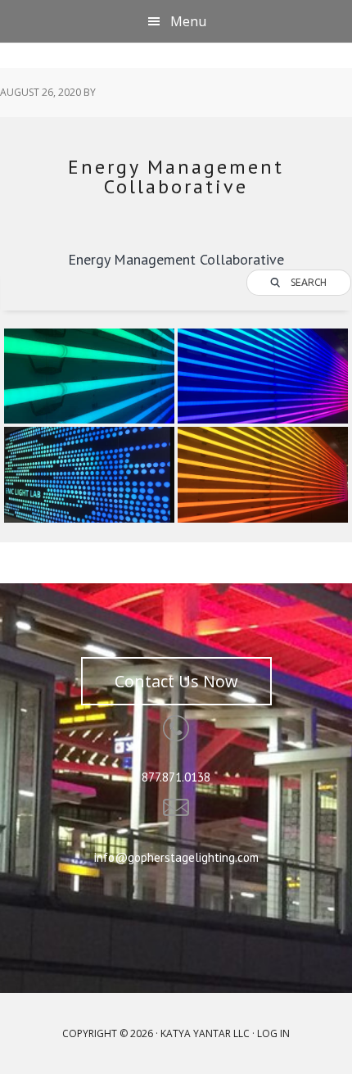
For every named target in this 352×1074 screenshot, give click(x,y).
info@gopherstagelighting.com (176, 857)
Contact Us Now (176, 681)
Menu (188, 21)
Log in (273, 1033)
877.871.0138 (176, 777)
